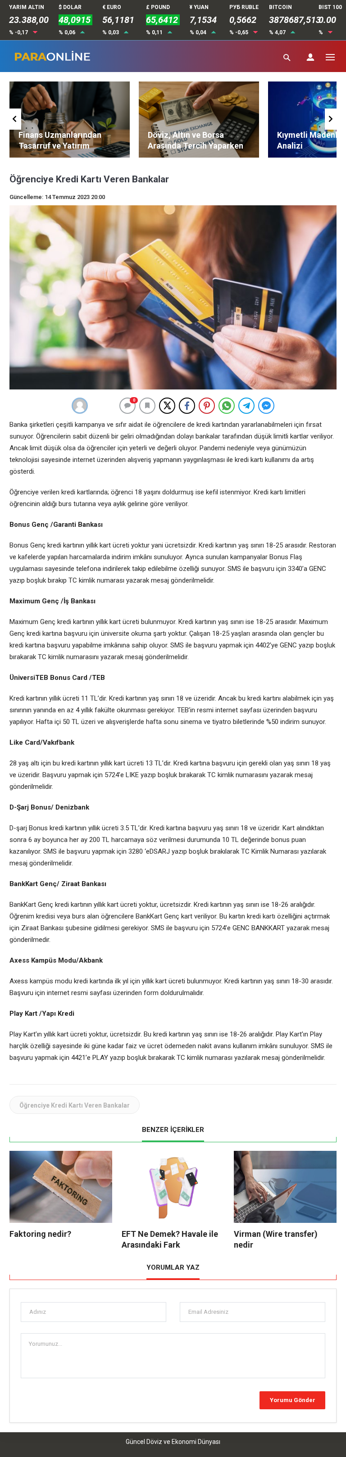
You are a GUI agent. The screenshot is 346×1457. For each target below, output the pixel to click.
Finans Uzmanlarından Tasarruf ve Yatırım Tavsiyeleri (59, 145)
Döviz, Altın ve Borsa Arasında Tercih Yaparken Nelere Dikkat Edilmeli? (195, 145)
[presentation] (15, 119)
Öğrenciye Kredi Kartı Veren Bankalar (74, 1105)
